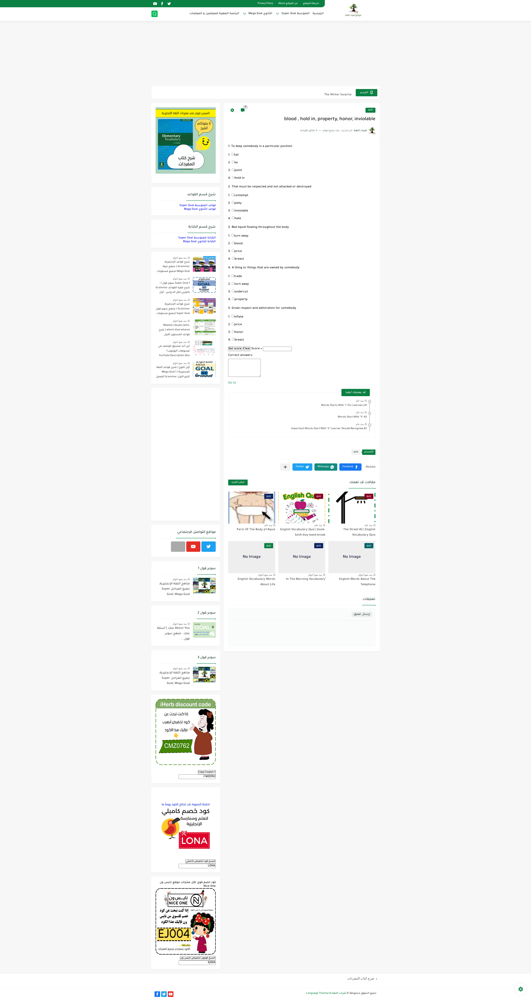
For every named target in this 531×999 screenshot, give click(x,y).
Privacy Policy (265, 3)
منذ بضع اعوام (365, 574)
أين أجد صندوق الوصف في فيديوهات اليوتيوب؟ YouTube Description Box (174, 351)
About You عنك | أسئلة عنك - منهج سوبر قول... (173, 634)
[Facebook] (178, 546)
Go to (232, 383)
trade (238, 276)
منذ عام (360, 400)
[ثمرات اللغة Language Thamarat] (354, 10)
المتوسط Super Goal (295, 13)
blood (238, 243)
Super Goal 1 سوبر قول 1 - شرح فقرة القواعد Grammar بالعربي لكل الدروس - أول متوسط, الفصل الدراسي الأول (173, 288)
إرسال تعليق (362, 614)
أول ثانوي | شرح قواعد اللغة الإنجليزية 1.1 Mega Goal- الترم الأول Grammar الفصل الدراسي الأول (173, 373)
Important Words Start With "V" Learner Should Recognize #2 (329, 428)
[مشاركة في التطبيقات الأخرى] (285, 467)
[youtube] (154, 3)
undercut (241, 292)
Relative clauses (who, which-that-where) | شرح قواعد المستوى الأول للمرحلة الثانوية (174, 330)
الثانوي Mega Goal (260, 13)
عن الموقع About (288, 3)
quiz (370, 110)
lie (236, 163)
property (241, 299)
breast (239, 259)
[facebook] (162, 3)
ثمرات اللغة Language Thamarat (326, 993)
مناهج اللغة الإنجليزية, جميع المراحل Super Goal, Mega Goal (174, 589)
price (238, 251)
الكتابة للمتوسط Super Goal (197, 237)
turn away (241, 236)
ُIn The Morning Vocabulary (305, 579)
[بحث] (154, 14)
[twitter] (169, 3)
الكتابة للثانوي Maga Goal (199, 241)
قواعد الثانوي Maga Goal (200, 209)
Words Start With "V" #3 (352, 417)
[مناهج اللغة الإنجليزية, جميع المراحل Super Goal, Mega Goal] (204, 585)
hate (238, 218)
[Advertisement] (265, 54)
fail (236, 155)
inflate (238, 317)
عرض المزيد (238, 482)
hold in (240, 178)
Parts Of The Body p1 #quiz (256, 529)
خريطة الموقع (311, 3)
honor (238, 332)
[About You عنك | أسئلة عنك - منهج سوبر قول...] (204, 630)
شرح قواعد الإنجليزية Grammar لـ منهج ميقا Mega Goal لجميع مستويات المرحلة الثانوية (173, 267)
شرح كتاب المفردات (360, 978)
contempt (241, 195)
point (238, 170)
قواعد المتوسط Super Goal (197, 205)
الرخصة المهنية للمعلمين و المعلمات (214, 13)
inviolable (241, 211)
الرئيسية (318, 13)
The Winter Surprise (338, 92)
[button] (350, 467)
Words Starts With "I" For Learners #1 (344, 405)
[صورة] (204, 264)
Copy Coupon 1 (206, 772)
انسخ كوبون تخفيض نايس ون (197, 958)
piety (238, 203)
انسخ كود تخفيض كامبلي (200, 861)
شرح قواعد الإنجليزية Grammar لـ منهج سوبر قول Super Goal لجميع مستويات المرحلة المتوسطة (173, 309)
